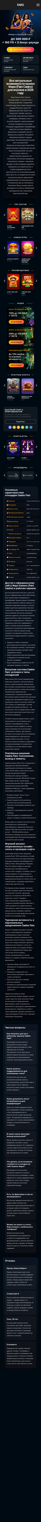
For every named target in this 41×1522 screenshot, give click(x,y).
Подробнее (20, 421)
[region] (20, 219)
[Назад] (4, 215)
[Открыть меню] (38, 5)
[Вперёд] (36, 215)
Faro (20, 5)
